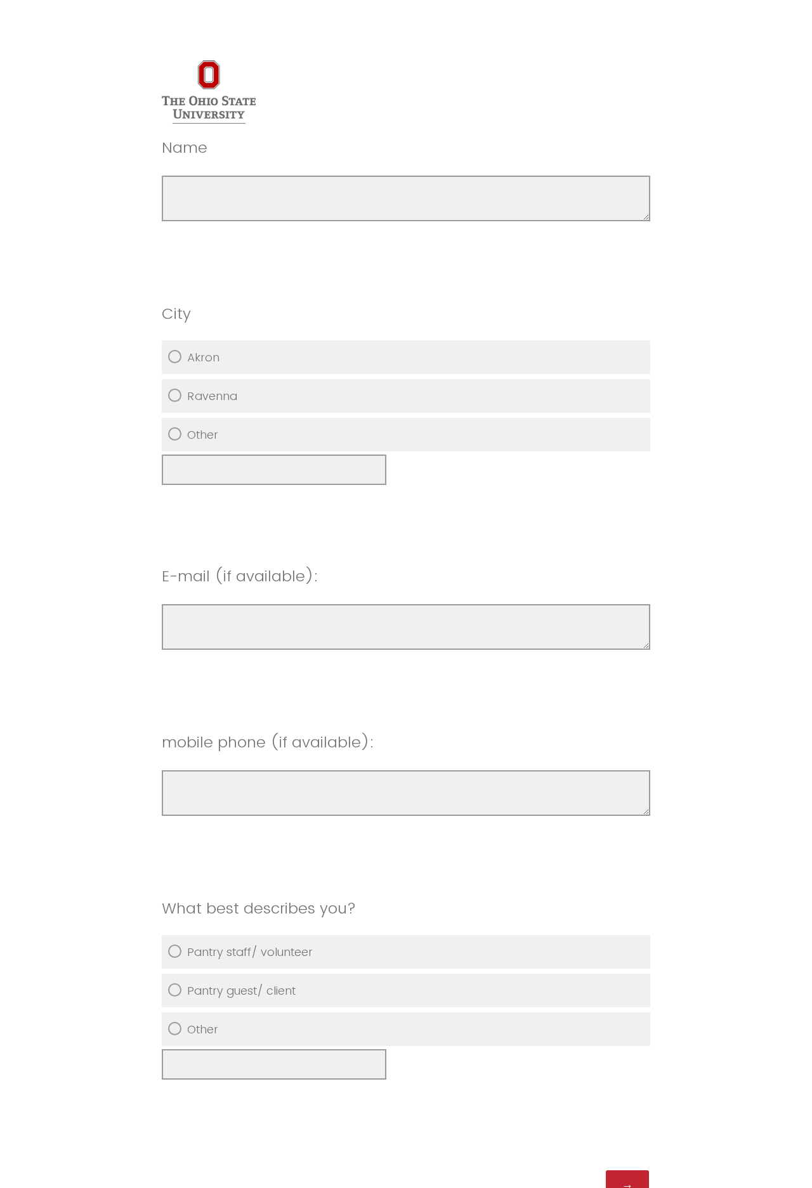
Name (184, 147)
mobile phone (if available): (270, 742)
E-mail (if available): (242, 575)
